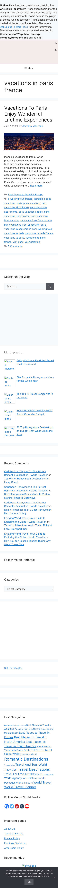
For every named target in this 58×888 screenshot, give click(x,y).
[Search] (50, 286)
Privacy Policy (12, 838)
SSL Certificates (13, 668)
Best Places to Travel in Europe (25, 194)
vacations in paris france (39, 233)
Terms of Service (13, 833)
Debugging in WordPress (14, 27)
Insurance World (28, 754)
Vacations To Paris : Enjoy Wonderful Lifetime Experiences (28, 114)
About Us (9, 828)
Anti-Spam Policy (14, 848)
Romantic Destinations (26, 759)
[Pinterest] (17, 806)
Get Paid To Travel (41, 750)
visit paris (18, 242)
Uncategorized (48, 774)
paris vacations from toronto (36, 220)
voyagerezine (32, 242)
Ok (29, 881)
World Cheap (30, 778)
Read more (36, 185)
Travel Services (33, 774)
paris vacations (31, 203)
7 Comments (15, 246)
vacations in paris (14, 233)
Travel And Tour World (31, 764)
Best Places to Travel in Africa (15, 725)
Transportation (9, 765)
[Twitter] (12, 806)
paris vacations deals (31, 211)
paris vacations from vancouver (21, 224)
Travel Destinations (34, 769)
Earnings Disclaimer (15, 843)
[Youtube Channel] (27, 806)
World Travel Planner (20, 787)
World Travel (42, 782)
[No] (54, 877)
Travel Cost (10, 769)
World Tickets (24, 782)
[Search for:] (25, 286)
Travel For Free (14, 774)
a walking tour (16, 198)
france (28, 198)
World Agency (13, 778)
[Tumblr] (22, 806)
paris (19, 203)
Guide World (12, 754)
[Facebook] (7, 806)
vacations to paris (14, 237)
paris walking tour (42, 229)
